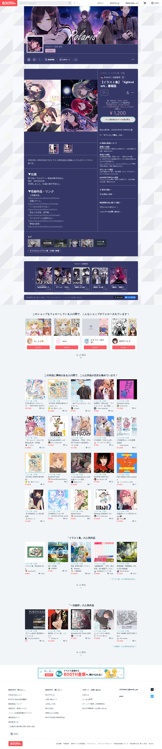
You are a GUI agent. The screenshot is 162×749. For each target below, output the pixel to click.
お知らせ (85, 695)
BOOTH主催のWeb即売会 (55, 717)
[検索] (69, 3)
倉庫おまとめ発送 (52, 713)
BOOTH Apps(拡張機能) (17, 699)
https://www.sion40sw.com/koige (43, 204)
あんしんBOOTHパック (107, 164)
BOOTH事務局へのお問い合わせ (94, 708)
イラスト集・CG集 (118, 73)
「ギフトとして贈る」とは (112, 135)
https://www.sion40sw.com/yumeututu (45, 226)
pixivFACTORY (104, 179)
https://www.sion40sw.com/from (42, 209)
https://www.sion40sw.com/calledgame (45, 221)
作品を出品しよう (132, 3)
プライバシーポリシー (108, 207)
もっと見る (81, 355)
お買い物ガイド (51, 699)
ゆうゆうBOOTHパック (123, 164)
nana (64, 341)
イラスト (104, 73)
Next (96, 106)
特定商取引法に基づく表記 (110, 203)
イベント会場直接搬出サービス (20, 713)
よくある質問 (87, 699)
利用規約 (66, 743)
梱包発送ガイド (14, 717)
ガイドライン (91, 743)
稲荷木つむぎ (125, 341)
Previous (26, 106)
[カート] (123, 77)
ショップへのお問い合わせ (110, 212)
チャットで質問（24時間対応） (94, 704)
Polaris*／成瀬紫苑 (81, 264)
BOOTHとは (114, 3)
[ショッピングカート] (145, 3)
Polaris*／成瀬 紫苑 (53, 46)
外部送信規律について (121, 743)
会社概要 (59, 743)
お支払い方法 (107, 194)
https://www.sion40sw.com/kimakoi (44, 215)
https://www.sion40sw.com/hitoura (43, 198)
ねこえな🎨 (39, 341)
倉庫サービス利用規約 (78, 743)
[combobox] (45, 3)
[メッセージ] (76, 59)
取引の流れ (106, 190)
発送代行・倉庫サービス (17, 708)
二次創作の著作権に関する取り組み (21, 726)
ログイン (100, 3)
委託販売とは (13, 722)
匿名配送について (15, 704)
